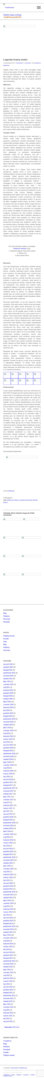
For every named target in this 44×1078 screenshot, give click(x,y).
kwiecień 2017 (8, 805)
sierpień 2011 (7, 1001)
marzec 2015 (7, 877)
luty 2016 (6, 846)
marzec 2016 (7, 843)
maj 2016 (6, 837)
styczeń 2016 (8, 848)
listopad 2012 (7, 958)
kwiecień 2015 (8, 874)
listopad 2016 (7, 820)
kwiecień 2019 (8, 736)
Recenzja (28, 63)
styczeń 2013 (8, 952)
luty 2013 (6, 949)
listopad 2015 (7, 854)
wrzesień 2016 (8, 825)
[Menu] (38, 7)
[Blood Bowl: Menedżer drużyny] (12, 582)
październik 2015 (9, 857)
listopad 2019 (7, 716)
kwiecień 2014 (8, 909)
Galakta (9, 500)
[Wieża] (22, 381)
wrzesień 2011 (8, 998)
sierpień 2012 (8, 967)
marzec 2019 (7, 739)
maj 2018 (6, 768)
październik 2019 (9, 719)
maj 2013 (6, 941)
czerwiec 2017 (8, 799)
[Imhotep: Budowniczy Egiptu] (12, 545)
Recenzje (6, 650)
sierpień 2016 (8, 828)
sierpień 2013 (8, 932)
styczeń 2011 (8, 1021)
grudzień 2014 (8, 886)
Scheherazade (14, 1068)
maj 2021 (6, 687)
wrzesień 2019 (8, 722)
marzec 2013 (7, 946)
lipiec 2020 (7, 702)
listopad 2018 (7, 750)
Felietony (6, 616)
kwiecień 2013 (8, 944)
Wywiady (6, 622)
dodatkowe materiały (19, 248)
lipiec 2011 (7, 1004)
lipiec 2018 (7, 762)
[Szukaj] (33, 7)
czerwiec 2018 (8, 765)
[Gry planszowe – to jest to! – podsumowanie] (12, 527)
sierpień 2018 (8, 759)
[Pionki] (29, 375)
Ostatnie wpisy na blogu (12, 15)
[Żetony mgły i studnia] (14, 381)
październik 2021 (9, 673)
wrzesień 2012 (8, 964)
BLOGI (18, 17)
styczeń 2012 (8, 987)
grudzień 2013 (8, 920)
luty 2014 (6, 915)
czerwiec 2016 (8, 834)
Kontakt (6, 639)
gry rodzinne (15, 500)
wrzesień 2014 (8, 895)
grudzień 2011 (8, 990)
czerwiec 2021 (8, 684)
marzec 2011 (7, 1016)
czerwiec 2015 (8, 869)
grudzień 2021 (8, 667)
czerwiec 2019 (8, 730)
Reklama (6, 1046)
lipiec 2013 (7, 935)
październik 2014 (9, 892)
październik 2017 (9, 788)
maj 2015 (6, 871)
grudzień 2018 (8, 748)
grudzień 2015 (8, 851)
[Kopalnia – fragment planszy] (37, 381)
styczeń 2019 (8, 745)
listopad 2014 (7, 889)
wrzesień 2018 (8, 756)
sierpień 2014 (8, 897)
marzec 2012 (7, 981)
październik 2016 (9, 823)
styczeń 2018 (8, 779)
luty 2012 (6, 984)
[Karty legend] (14, 375)
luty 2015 (6, 880)
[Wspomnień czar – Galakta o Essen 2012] (31, 526)
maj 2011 (6, 1010)
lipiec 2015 (7, 866)
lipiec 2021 (7, 681)
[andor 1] (19, 41)
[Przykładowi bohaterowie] (7, 381)
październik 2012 (9, 961)
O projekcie (7, 1041)
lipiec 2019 (7, 727)
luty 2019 (6, 742)
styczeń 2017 (8, 814)
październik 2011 (9, 995)
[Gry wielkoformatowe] (12, 564)
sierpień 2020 (8, 699)
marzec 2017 (7, 808)
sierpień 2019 (8, 725)
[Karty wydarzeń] (22, 375)
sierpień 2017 (8, 794)
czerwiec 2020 (8, 704)
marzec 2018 (7, 774)
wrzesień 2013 (8, 929)
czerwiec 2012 (8, 972)
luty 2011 (6, 1018)
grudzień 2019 (8, 713)
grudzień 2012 (8, 955)
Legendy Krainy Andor (15, 59)
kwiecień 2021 (8, 690)
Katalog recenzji (8, 636)
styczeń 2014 (8, 918)
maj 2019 (6, 733)
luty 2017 (6, 811)
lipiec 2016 (7, 831)
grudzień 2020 (8, 693)
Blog (4, 613)
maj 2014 (6, 906)
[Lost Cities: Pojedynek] (31, 582)
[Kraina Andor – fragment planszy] (29, 381)
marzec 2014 (7, 912)
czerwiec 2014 (8, 903)
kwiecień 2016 (8, 840)
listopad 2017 (7, 785)
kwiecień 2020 (8, 707)
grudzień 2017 (8, 782)
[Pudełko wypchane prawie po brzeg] (7, 375)
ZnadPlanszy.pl (9, 17)
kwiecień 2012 (8, 978)
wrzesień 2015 (8, 860)
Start (5, 641)
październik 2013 (9, 926)
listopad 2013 (7, 923)
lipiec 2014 (7, 900)
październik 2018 (9, 753)
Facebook (6, 1049)
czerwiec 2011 (8, 1007)
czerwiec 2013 (8, 938)
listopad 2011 (7, 992)
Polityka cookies (9, 1055)
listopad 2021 (7, 670)
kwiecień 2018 (8, 771)
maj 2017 (6, 802)
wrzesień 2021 (8, 676)
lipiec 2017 (7, 797)
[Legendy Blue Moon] (31, 545)
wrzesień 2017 (8, 791)
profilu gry (11, 491)
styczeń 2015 (8, 883)
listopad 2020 (7, 696)
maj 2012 (6, 975)
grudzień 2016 (8, 817)
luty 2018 (6, 776)
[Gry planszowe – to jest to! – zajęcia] (31, 564)
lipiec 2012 (7, 969)
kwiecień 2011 (8, 1013)
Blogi (5, 1044)
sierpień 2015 (8, 863)
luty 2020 (6, 710)
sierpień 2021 (8, 678)
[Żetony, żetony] (37, 375)
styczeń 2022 (8, 664)
